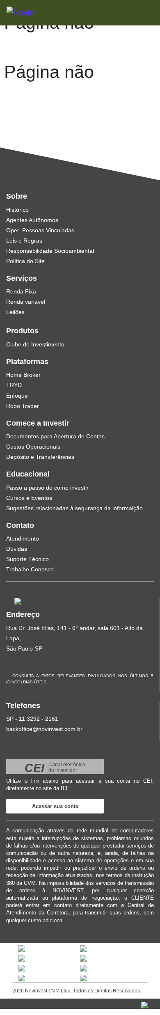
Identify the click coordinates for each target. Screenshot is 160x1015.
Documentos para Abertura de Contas (55, 436)
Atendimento (22, 538)
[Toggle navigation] (136, 12)
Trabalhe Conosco (30, 569)
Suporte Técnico (27, 559)
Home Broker (23, 374)
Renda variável (25, 301)
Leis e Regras (24, 240)
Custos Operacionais (33, 446)
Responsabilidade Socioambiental (50, 250)
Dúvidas (16, 548)
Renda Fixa (21, 291)
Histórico (17, 209)
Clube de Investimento (35, 344)
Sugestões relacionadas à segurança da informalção (74, 508)
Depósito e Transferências (40, 457)
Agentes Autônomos (32, 220)
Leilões (15, 312)
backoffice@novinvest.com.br (44, 729)
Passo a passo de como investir (47, 487)
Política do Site (25, 261)
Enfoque (17, 395)
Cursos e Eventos (29, 498)
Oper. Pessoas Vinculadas (40, 230)
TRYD (14, 385)
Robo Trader (22, 406)
